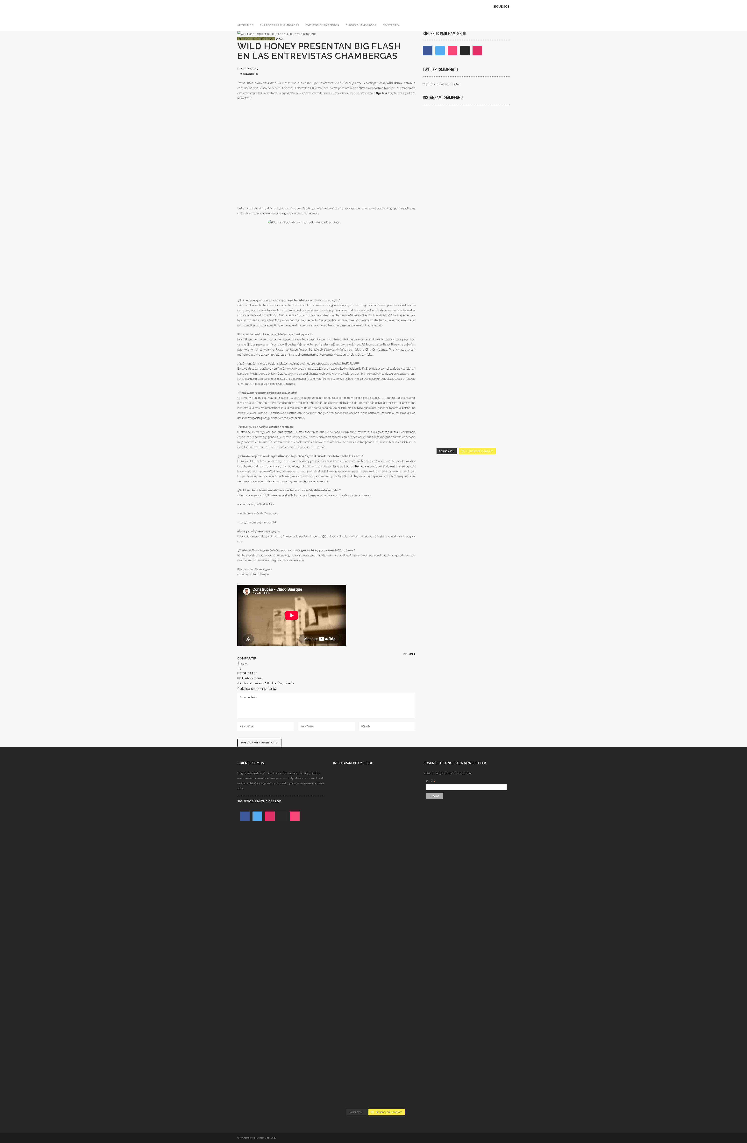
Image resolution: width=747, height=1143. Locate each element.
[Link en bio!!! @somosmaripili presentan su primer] (436, 376)
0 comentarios (249, 74)
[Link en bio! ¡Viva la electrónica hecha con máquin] (466, 386)
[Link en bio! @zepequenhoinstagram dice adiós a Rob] (466, 245)
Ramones (361, 466)
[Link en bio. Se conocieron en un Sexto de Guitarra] (436, 155)
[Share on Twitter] (255, 663)
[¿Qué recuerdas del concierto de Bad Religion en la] (436, 232)
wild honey (256, 678)
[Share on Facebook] (251, 663)
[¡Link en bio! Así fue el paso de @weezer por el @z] (496, 353)
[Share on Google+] (259, 663)
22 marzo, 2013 (248, 68)
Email (430, 781)
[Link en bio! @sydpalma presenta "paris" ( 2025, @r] (496, 270)
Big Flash (243, 678)
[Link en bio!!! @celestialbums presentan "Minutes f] (466, 160)
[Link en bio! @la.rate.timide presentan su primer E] (496, 162)
